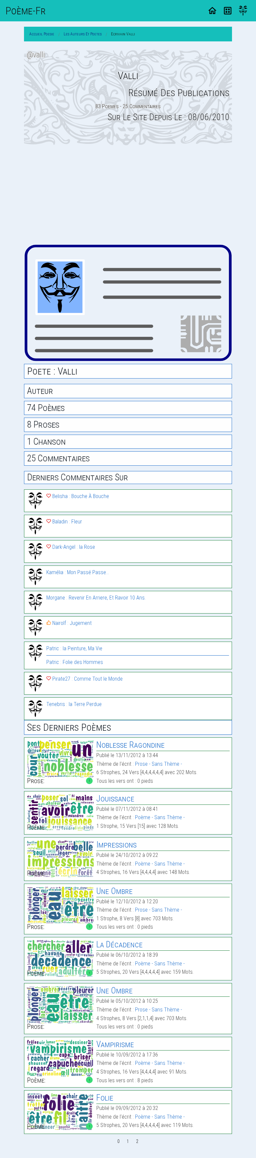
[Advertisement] (128, 194)
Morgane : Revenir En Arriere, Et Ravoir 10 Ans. (96, 598)
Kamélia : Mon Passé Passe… (77, 572)
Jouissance (115, 798)
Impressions (116, 845)
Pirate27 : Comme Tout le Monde (87, 679)
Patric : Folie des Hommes (74, 662)
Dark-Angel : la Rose (73, 547)
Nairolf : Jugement (71, 623)
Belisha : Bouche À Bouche (80, 496)
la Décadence (119, 944)
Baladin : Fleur (66, 521)
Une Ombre (114, 891)
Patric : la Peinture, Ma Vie (74, 648)
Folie (104, 1098)
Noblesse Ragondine (130, 745)
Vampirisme (115, 1044)
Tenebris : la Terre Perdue (74, 704)
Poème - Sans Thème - (160, 817)
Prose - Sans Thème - (158, 764)
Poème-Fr (25, 10)
